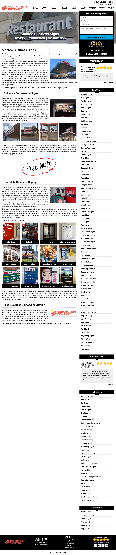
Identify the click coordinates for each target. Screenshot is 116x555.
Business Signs (92, 8)
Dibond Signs (86, 155)
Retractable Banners (88, 248)
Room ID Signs (86, 252)
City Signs (84, 413)
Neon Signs (85, 215)
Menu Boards (86, 205)
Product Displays (87, 238)
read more (92, 78)
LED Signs (84, 191)
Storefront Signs (87, 265)
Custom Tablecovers (88, 148)
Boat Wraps (85, 118)
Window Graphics (87, 342)
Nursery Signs (86, 470)
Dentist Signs (86, 433)
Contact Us (111, 8)
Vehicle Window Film (88, 312)
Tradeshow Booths (88, 282)
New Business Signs (88, 467)
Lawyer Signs (86, 457)
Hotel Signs (85, 450)
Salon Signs (85, 490)
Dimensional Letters (88, 161)
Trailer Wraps (86, 289)
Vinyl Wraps (85, 322)
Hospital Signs (86, 443)
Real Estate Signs (87, 480)
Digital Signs (85, 158)
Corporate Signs (87, 426)
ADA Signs (85, 98)
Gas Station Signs (87, 440)
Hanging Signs (86, 185)
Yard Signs (85, 349)
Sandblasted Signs (88, 259)
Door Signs (85, 165)
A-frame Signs (86, 94)
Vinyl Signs (74, 8)
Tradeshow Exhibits (88, 285)
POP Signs (85, 222)
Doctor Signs (86, 436)
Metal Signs (85, 208)
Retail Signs (85, 487)
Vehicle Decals (86, 299)
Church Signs (86, 410)
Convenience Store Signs (90, 423)
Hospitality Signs (87, 447)
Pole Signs (85, 225)
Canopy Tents (86, 131)
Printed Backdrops (88, 235)
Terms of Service (69, 543)
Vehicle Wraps (64, 8)
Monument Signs (87, 212)
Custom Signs (83, 8)
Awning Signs (86, 108)
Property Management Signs (91, 477)
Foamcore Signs (87, 181)
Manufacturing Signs (89, 463)
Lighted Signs (86, 198)
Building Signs (86, 121)
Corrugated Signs (87, 145)
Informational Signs (88, 188)
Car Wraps (84, 134)
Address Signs (86, 104)
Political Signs (86, 473)
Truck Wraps (85, 292)
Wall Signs (85, 332)
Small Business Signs (89, 497)
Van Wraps (85, 295)
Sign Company (34, 8)
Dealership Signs (87, 430)
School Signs (86, 493)
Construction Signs (88, 420)
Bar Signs (84, 403)
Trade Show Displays (88, 279)
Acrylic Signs (86, 101)
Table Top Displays (88, 269)
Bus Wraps (85, 124)
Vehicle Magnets (87, 309)
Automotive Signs (87, 396)
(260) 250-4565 (104, 1)
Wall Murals (85, 329)
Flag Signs (85, 171)
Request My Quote (95, 37)
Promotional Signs (88, 242)
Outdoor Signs (54, 8)
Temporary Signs (87, 272)
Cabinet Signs (86, 128)
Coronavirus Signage (89, 141)
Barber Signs (85, 406)
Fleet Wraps (85, 175)
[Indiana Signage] (15, 541)
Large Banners (86, 195)
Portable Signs (86, 228)
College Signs (86, 416)
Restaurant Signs (87, 483)
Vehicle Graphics (87, 302)
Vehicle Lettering (87, 305)
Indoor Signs (44, 8)
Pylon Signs (85, 245)
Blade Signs (85, 114)
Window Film (85, 339)
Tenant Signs (86, 275)
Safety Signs (85, 255)
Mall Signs (85, 460)
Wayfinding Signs (87, 336)
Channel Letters (87, 138)
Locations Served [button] (70, 547)
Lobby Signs (85, 202)
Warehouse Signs (87, 500)
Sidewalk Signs (86, 262)
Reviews (102, 7)
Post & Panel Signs (88, 232)
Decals (83, 151)
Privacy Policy (68, 541)
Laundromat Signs (88, 453)
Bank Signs (85, 400)
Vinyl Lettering (86, 316)
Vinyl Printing (86, 319)
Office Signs (85, 218)
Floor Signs (85, 178)
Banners (84, 111)
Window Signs (86, 346)
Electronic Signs (87, 168)
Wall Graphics (86, 326)
